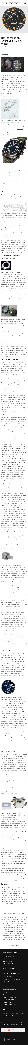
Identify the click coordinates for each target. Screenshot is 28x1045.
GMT (4, 966)
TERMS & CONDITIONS (9, 1004)
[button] (3, 3)
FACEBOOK (6, 984)
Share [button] (4, 51)
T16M (20, 624)
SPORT (5, 958)
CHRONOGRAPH (8, 963)
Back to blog (14, 945)
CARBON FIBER (7, 961)
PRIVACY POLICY (8, 1002)
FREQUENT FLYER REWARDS (11, 979)
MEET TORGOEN (8, 977)
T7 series (20, 129)
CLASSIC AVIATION (8, 956)
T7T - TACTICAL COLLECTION (14, 165)
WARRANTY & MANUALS (10, 997)
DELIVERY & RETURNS (9, 999)
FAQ (4, 995)
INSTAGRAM (6, 981)
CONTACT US (6, 992)
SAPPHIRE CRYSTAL (9, 968)
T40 (17, 624)
